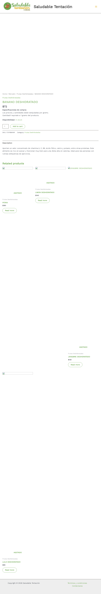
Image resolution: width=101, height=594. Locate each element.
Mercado (12, 94)
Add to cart (18, 126)
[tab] (7, 143)
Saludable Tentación (53, 6)
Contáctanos (77, 586)
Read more (9, 210)
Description (7, 143)
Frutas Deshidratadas (25, 94)
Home (4, 94)
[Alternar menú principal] (96, 6)
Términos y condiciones (77, 583)
